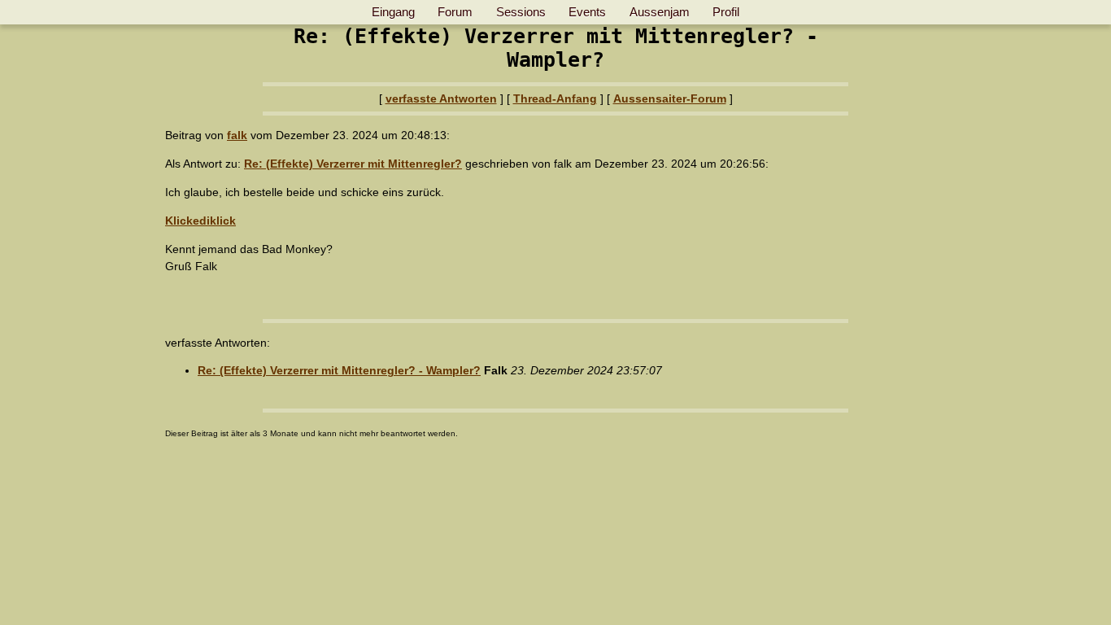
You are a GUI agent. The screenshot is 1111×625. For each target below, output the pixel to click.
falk (237, 135)
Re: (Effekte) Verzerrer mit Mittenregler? (353, 163)
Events (587, 12)
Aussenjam (660, 12)
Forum (455, 12)
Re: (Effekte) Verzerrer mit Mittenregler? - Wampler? (339, 370)
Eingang (393, 12)
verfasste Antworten (441, 98)
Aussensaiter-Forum (669, 98)
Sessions (521, 12)
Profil (725, 12)
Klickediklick (200, 220)
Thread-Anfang (555, 98)
